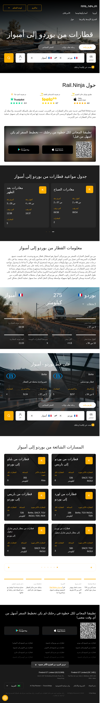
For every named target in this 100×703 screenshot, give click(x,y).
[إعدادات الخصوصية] (5, 698)
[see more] (42, 190)
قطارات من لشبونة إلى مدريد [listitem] (86, 652)
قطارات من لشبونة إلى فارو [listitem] (23, 652)
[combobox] (63, 58)
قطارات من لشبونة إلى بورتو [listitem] (86, 643)
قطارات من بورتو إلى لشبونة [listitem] (55, 643)
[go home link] (89, 6)
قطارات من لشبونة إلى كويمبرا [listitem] (54, 657)
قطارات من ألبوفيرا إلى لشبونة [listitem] (86, 648)
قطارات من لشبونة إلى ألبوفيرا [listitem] (22, 643)
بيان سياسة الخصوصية (62, 686)
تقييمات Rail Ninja (56, 587)
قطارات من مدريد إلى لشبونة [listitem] (54, 652)
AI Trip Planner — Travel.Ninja (41, 686)
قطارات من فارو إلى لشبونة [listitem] (87, 657)
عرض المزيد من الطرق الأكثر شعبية (52, 664)
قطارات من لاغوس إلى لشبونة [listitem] (23, 648)
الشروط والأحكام (79, 686)
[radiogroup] (67, 47)
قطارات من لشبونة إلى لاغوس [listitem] (54, 648)
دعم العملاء (92, 686)
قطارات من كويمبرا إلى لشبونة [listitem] (23, 657)
